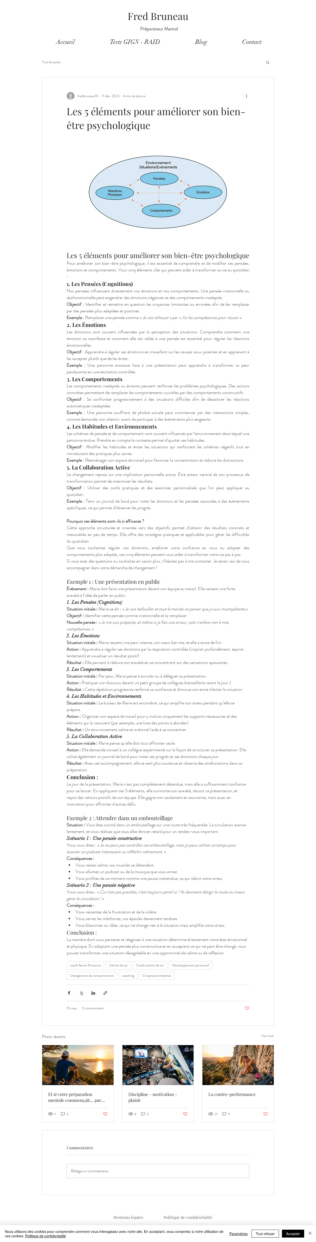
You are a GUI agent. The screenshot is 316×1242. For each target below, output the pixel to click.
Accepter (293, 1233)
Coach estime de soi (150, 965)
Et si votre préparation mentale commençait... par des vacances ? (74, 1097)
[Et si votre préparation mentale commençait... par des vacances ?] (78, 1065)
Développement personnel (190, 965)
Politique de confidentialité (188, 1217)
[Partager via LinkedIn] (93, 993)
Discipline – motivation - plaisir (152, 1097)
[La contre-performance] (238, 1065)
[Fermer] (310, 1233)
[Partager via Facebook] (69, 993)
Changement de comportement (92, 975)
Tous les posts (51, 62)
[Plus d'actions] (246, 96)
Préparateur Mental (159, 28)
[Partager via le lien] (105, 993)
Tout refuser (265, 1233)
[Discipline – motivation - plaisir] (158, 1065)
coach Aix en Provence (85, 965)
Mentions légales (128, 1217)
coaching (128, 975)
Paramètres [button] (238, 1233)
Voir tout (267, 1035)
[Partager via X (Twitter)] (81, 993)
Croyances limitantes (156, 975)
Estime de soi (118, 965)
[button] (267, 62)
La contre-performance (232, 1094)
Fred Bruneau (158, 15)
